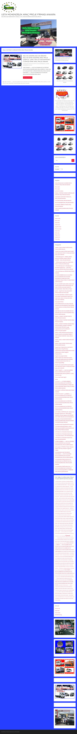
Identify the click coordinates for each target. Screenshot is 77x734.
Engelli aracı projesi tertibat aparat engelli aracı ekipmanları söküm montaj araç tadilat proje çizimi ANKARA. (64, 253)
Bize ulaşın (57, 186)
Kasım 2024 (57, 218)
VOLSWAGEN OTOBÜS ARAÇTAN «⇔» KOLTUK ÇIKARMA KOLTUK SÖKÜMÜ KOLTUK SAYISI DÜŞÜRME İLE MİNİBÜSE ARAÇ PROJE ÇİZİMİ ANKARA (63, 587)
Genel (56, 379)
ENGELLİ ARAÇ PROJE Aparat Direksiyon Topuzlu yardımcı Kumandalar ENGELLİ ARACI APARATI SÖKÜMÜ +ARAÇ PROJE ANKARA (64, 527)
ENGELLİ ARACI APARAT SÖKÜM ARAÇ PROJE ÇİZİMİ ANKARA (64, 523)
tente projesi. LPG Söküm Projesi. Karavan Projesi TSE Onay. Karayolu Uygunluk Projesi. (64, 448)
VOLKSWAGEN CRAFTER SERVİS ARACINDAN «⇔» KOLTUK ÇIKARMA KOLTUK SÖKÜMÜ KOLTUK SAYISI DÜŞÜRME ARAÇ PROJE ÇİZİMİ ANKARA (64, 578)
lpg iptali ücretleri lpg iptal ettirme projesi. (64, 424)
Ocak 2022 (57, 230)
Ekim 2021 (57, 233)
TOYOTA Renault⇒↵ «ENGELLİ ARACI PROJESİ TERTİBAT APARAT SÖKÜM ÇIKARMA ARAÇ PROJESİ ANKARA (63, 258)
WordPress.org (58, 614)
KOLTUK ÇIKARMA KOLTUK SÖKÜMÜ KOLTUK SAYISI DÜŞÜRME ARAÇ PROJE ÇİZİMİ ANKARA (64, 402)
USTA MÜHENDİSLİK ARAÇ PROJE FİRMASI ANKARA (28, 14)
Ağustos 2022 (58, 226)
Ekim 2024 (57, 220)
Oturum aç (57, 608)
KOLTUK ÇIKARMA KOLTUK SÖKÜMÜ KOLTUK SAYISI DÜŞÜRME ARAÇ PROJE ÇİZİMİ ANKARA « (64, 408)
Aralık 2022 (57, 224)
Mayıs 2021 (57, 235)
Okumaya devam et (28, 77)
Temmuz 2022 (58, 228)
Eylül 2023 (57, 222)
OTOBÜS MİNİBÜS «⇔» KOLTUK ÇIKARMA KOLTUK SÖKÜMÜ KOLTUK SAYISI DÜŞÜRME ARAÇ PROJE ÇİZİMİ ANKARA (64, 443)
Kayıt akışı (57, 610)
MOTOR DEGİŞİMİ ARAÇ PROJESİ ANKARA (64, 202)
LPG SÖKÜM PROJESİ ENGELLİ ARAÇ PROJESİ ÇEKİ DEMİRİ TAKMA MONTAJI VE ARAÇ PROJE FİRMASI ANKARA (64, 428)
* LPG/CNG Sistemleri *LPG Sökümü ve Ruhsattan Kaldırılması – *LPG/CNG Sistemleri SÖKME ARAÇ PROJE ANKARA (64, 267)
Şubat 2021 (57, 237)
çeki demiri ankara (59, 191)
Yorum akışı (57, 612)
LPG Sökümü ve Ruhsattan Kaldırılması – (64, 431)
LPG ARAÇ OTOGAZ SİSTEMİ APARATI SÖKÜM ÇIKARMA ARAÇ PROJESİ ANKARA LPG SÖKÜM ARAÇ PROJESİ (64, 420)
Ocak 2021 (57, 239)
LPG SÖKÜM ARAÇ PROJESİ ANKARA (63, 200)
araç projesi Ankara (59, 301)
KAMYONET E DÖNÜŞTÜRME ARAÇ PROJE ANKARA (19, 83)
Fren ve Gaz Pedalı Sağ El (60, 377)
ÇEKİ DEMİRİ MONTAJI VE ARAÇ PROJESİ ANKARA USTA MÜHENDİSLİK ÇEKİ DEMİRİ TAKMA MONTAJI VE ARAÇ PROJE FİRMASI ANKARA (64, 599)
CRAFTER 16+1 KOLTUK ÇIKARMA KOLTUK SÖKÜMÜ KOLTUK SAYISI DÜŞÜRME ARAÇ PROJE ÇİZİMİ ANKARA (64, 312)
